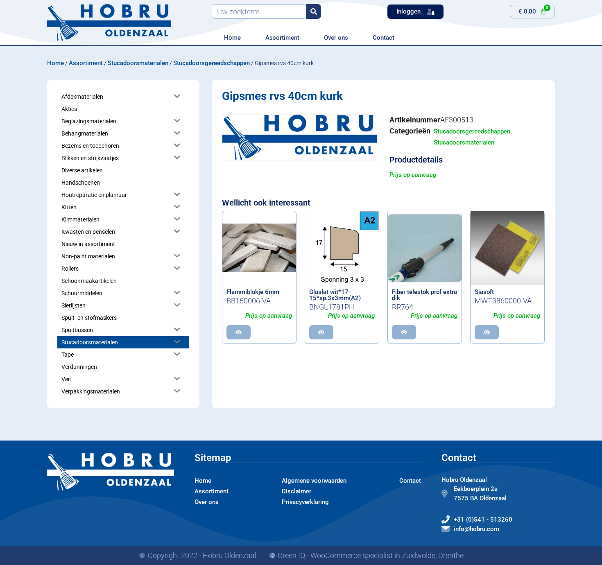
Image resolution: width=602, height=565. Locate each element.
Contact (383, 37)
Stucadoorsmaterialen (138, 63)
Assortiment (282, 37)
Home (232, 37)
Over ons (336, 37)
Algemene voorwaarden (314, 480)
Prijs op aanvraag (412, 175)
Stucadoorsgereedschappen (211, 63)
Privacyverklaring (305, 502)
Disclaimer (296, 491)
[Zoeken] (313, 11)
